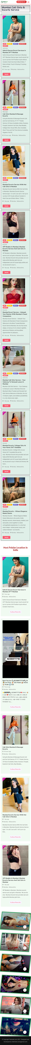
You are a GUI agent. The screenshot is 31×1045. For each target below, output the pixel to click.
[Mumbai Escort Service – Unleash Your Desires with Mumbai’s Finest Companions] (14, 291)
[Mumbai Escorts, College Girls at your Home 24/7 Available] (14, 424)
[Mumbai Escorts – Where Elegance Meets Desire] (14, 490)
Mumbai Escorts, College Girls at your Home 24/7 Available (14, 446)
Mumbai (14, 69)
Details (6, 74)
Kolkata (6, 968)
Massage (5, 112)
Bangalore (7, 989)
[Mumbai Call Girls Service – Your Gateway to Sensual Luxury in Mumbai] (14, 358)
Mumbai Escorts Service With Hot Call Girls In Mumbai (14, 185)
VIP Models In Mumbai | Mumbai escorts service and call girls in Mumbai (14, 249)
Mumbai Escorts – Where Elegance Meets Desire (15, 512)
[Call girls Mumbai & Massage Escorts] (14, 92)
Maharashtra (20, 69)
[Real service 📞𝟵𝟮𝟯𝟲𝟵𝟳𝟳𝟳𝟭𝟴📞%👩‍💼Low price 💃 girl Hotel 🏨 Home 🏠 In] (15, 649)
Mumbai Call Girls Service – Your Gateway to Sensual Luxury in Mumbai (14, 382)
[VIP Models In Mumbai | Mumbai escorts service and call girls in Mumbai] (14, 225)
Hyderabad (7, 1010)
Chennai (6, 1031)
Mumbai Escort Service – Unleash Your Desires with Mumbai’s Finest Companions (15, 314)
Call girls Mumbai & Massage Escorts (13, 115)
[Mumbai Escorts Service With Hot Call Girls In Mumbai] (14, 161)
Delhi (5, 947)
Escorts (5, 182)
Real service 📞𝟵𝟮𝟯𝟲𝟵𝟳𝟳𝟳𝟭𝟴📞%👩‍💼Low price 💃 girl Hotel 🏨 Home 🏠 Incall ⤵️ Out (15, 683)
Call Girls (5, 48)
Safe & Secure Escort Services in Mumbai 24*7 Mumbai (14, 51)
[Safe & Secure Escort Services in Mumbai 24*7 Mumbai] (14, 29)
